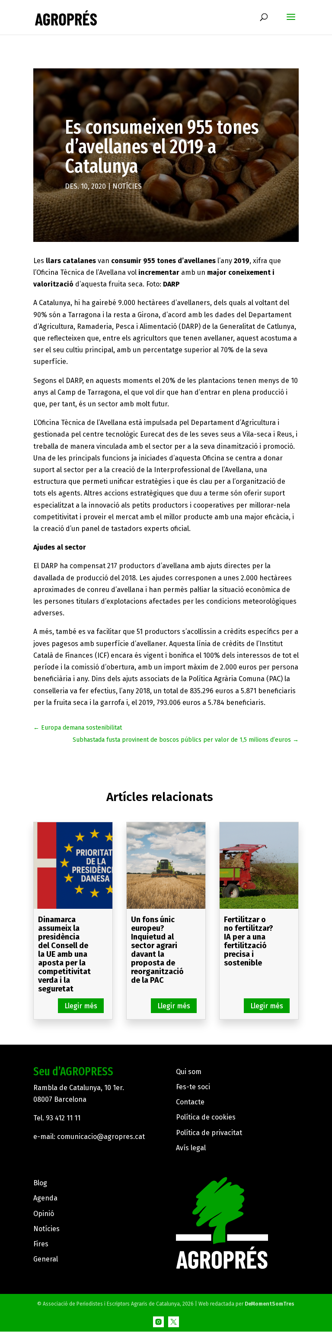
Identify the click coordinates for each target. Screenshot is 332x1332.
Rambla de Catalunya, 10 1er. (78, 1088)
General (45, 1259)
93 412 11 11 (63, 1118)
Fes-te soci (193, 1087)
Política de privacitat (209, 1133)
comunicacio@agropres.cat (101, 1137)
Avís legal (191, 1148)
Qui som (188, 1072)
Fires (40, 1244)
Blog (40, 1183)
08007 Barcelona (59, 1099)
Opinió (43, 1214)
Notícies (127, 186)
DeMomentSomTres (269, 1304)
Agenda (45, 1198)
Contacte (190, 1102)
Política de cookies (206, 1117)
